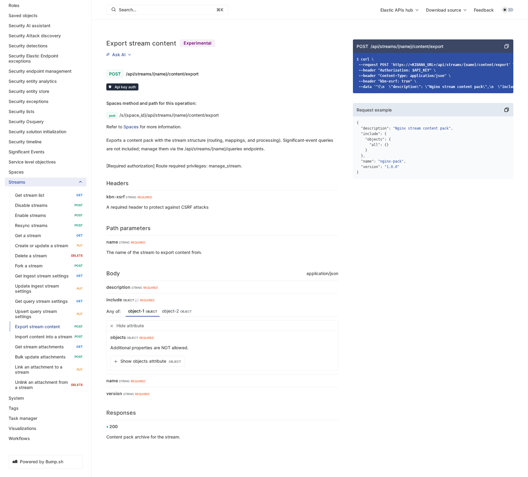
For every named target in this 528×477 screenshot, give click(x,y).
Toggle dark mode (507, 10)
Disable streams (49, 205)
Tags (14, 408)
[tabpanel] (222, 345)
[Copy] (507, 46)
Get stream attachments (49, 346)
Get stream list (49, 195)
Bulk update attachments (49, 356)
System (16, 398)
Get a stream (49, 235)
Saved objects (23, 15)
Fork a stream (49, 265)
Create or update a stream (49, 245)
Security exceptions (29, 101)
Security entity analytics (33, 81)
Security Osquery (26, 121)
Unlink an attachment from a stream (49, 385)
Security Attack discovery (35, 35)
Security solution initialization (37, 131)
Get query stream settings (49, 301)
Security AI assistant (29, 25)
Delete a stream (49, 255)
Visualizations (22, 428)
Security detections (28, 45)
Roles (14, 5)
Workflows (19, 438)
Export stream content (49, 326)
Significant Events (27, 151)
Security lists (22, 111)
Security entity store (29, 91)
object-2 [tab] (177, 311)
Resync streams (49, 225)
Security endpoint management (40, 71)
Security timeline (25, 141)
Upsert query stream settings (49, 314)
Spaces (16, 171)
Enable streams (49, 215)
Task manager (23, 418)
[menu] (399, 10)
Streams (17, 182)
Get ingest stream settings (49, 275)
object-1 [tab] (142, 311)
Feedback (484, 10)
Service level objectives (32, 161)
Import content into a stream (49, 336)
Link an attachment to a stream (49, 369)
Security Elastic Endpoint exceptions (33, 58)
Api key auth (125, 87)
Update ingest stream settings (49, 288)
